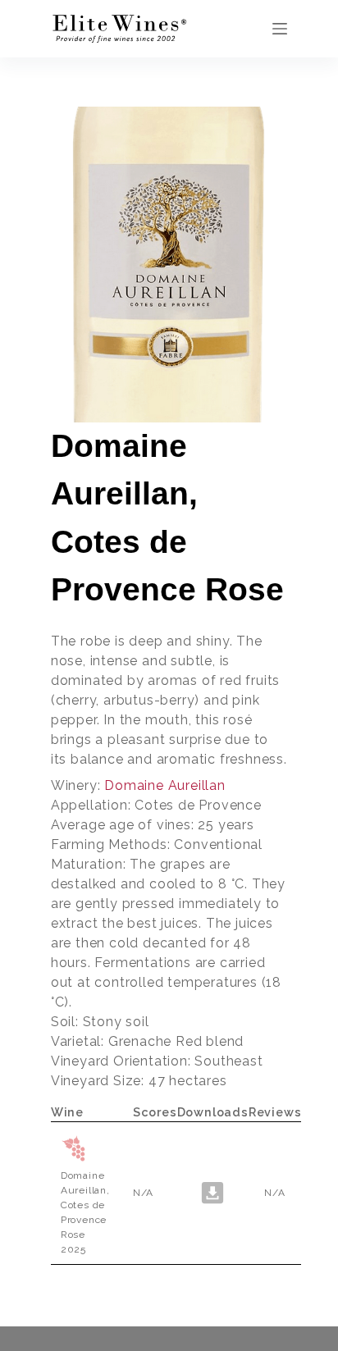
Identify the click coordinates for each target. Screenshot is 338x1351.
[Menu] (279, 28)
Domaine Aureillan (165, 785)
